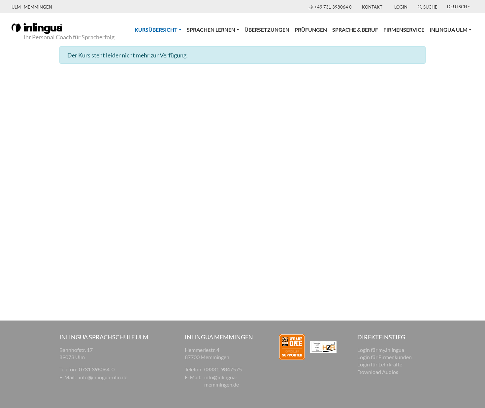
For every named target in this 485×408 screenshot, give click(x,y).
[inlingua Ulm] (37, 27)
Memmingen (38, 7)
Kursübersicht (159, 29)
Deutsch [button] (457, 6)
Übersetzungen (266, 29)
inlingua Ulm (449, 29)
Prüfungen (311, 29)
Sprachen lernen (211, 29)
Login (400, 7)
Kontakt (372, 7)
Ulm (16, 7)
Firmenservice (403, 29)
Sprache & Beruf (355, 29)
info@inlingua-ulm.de (103, 377)
